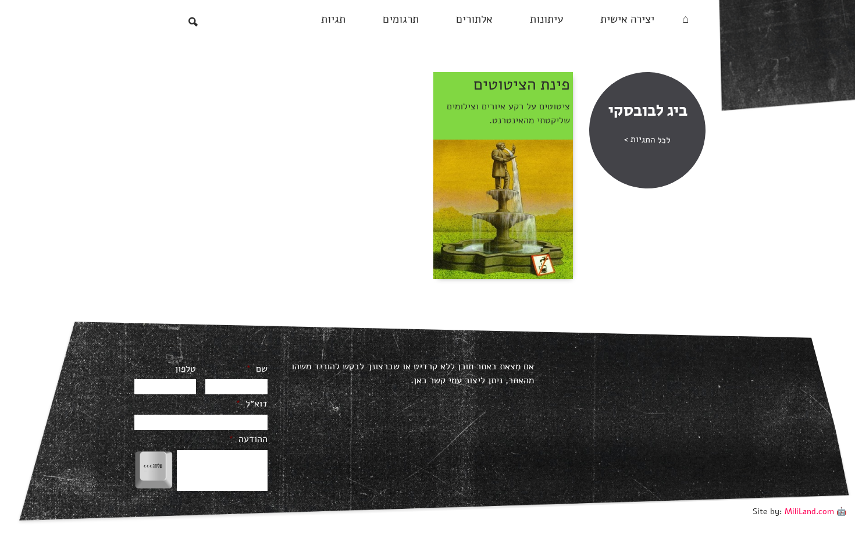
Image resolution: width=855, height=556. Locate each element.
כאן (420, 380)
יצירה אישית (627, 19)
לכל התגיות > (647, 139)
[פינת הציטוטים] (503, 208)
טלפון (185, 369)
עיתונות (546, 19)
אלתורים (474, 19)
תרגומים (401, 19)
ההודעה (248, 439)
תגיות (333, 19)
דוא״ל (252, 404)
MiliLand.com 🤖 (815, 511)
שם (257, 369)
